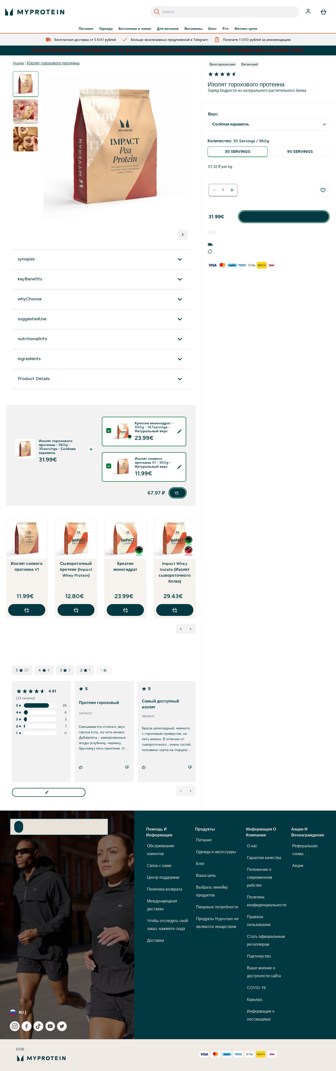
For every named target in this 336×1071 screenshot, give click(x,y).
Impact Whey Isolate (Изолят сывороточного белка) (175, 572)
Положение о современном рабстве (259, 877)
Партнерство (259, 956)
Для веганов (168, 28)
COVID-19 (256, 988)
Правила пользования (259, 921)
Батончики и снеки (135, 28)
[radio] (238, 151)
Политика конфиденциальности (266, 901)
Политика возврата (164, 889)
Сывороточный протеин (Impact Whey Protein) (76, 569)
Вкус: (213, 114)
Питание (86, 28)
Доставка (155, 940)
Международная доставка (162, 905)
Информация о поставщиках (261, 1015)
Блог (212, 28)
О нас (252, 846)
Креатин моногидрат (125, 566)
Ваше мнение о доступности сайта (264, 972)
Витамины (193, 28)
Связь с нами (159, 865)
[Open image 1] (25, 84)
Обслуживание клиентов (160, 850)
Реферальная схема (305, 850)
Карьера (254, 999)
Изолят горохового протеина (53, 63)
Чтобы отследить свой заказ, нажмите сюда (167, 925)
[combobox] (225, 12)
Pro (226, 28)
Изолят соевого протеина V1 (27, 566)
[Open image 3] (25, 139)
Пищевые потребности (217, 907)
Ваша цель (206, 875)
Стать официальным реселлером (266, 940)
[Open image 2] (25, 112)
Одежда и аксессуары (216, 852)
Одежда (106, 28)
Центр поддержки (163, 877)
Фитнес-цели (245, 28)
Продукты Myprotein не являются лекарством (217, 923)
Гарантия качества (264, 858)
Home (18, 63)
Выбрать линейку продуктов (212, 891)
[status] (223, 190)
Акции (297, 865)
